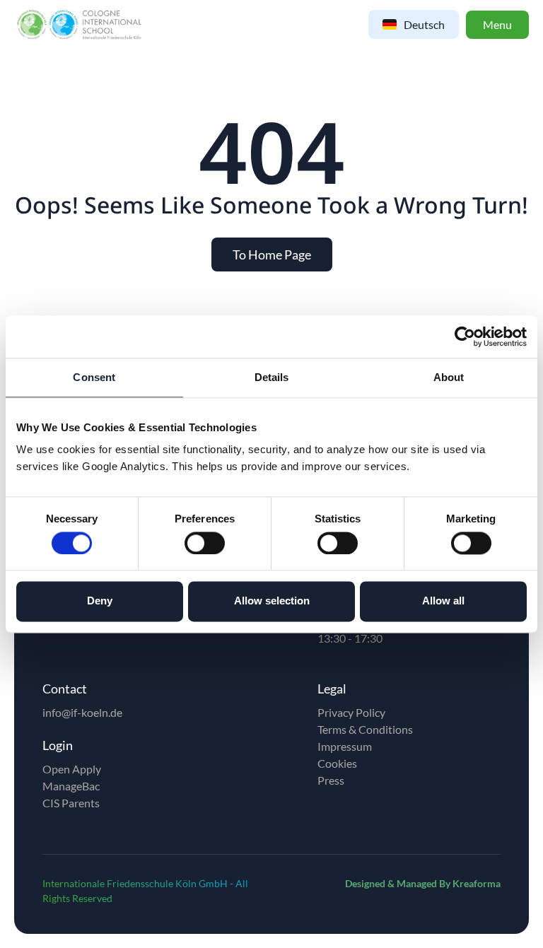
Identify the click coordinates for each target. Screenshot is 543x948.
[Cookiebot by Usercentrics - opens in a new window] (465, 336)
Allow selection (272, 601)
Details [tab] (272, 377)
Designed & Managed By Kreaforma (423, 883)
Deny (99, 601)
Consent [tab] (94, 377)
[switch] (205, 543)
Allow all (443, 601)
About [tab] (449, 377)
